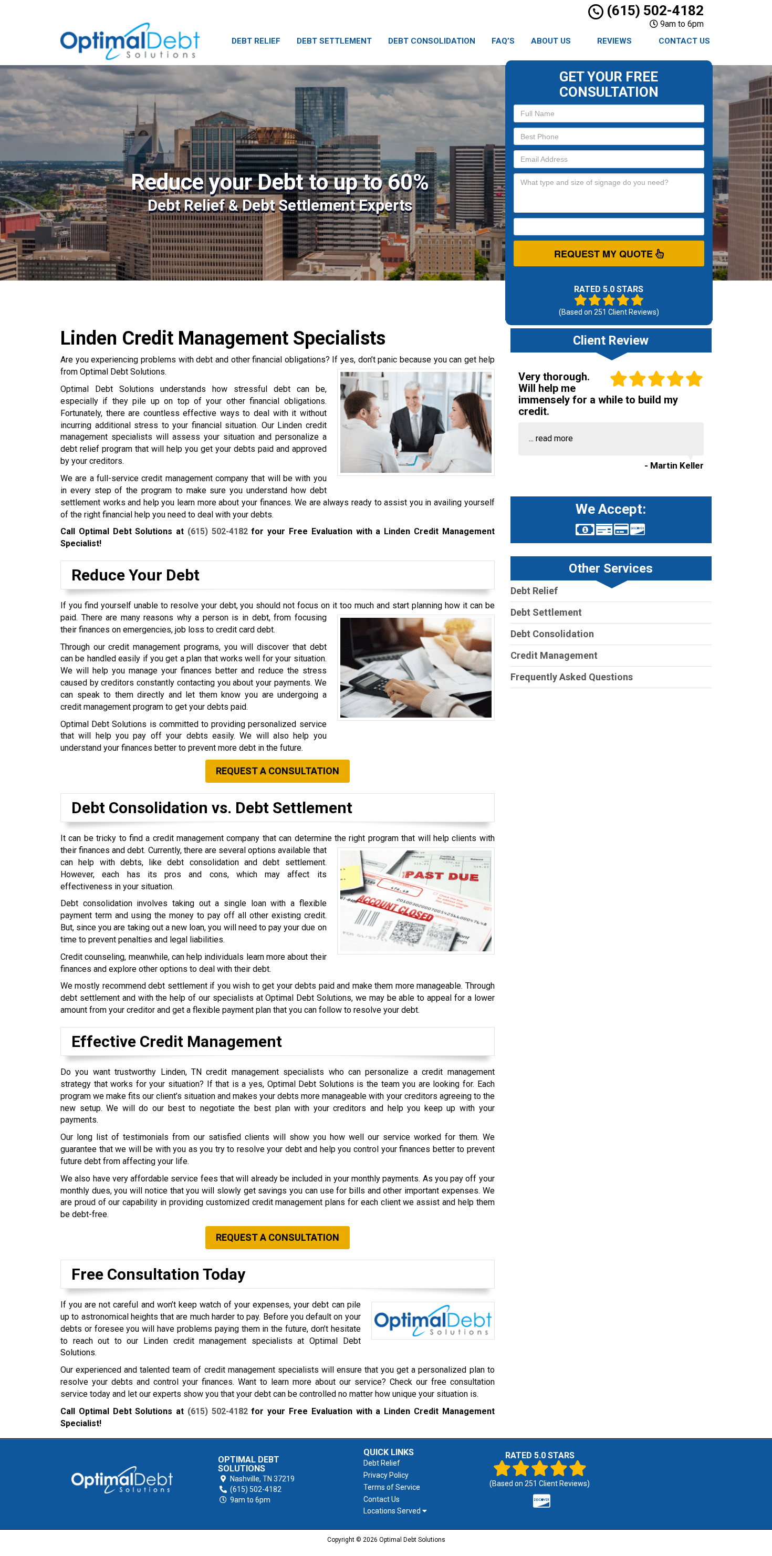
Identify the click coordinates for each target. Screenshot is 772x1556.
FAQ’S (503, 41)
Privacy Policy (386, 1475)
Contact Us (684, 41)
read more (554, 438)
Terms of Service (391, 1487)
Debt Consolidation (431, 41)
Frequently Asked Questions (571, 676)
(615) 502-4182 (653, 10)
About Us (551, 41)
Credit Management (554, 655)
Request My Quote (604, 253)
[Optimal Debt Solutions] (122, 1479)
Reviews (614, 41)
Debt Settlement (334, 41)
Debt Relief (256, 41)
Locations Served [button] (392, 1511)
